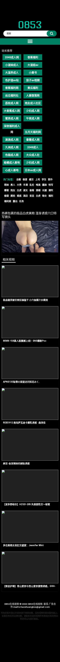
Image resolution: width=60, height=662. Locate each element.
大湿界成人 (11, 72)
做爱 (25, 179)
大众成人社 (33, 155)
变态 (32, 195)
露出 (15, 201)
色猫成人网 (11, 155)
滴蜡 (38, 190)
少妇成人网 (33, 110)
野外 (50, 179)
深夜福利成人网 (12, 126)
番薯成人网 (33, 139)
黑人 (12, 184)
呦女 (44, 195)
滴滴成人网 (11, 139)
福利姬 (7, 201)
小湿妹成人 (11, 65)
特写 (50, 184)
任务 (21, 201)
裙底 (19, 195)
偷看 (32, 190)
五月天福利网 (33, 132)
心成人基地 (11, 170)
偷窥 (6, 195)
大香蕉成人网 (12, 110)
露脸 (44, 184)
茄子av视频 (33, 80)
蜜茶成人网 (11, 118)
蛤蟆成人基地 (12, 162)
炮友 (12, 190)
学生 (44, 179)
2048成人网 (12, 57)
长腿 (44, 190)
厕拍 (12, 195)
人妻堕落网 (33, 95)
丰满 (25, 184)
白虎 (19, 190)
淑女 (25, 190)
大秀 (19, 184)
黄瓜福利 (33, 87)
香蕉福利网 (11, 87)
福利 (50, 195)
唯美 (38, 184)
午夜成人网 (33, 118)
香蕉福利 (33, 57)
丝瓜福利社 (11, 95)
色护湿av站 (12, 80)
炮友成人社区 (33, 103)
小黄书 (33, 72)
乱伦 (32, 184)
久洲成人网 (11, 147)
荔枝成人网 (11, 103)
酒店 (25, 195)
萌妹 (6, 184)
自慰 (18, 179)
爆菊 (6, 190)
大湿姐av (33, 65)
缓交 (31, 179)
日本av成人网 (33, 170)
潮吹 (50, 190)
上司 (37, 179)
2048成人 (32, 147)
